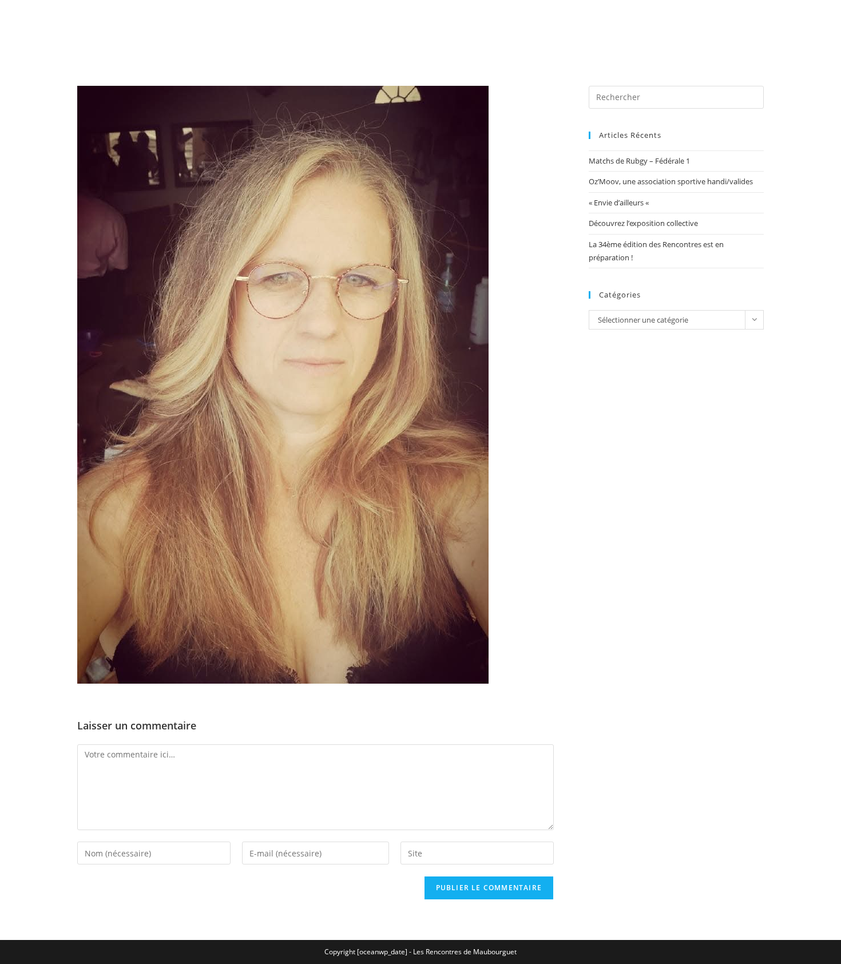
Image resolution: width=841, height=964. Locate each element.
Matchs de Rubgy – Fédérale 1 (639, 161)
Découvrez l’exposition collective (643, 223)
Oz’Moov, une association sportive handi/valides (671, 181)
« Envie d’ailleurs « (619, 202)
